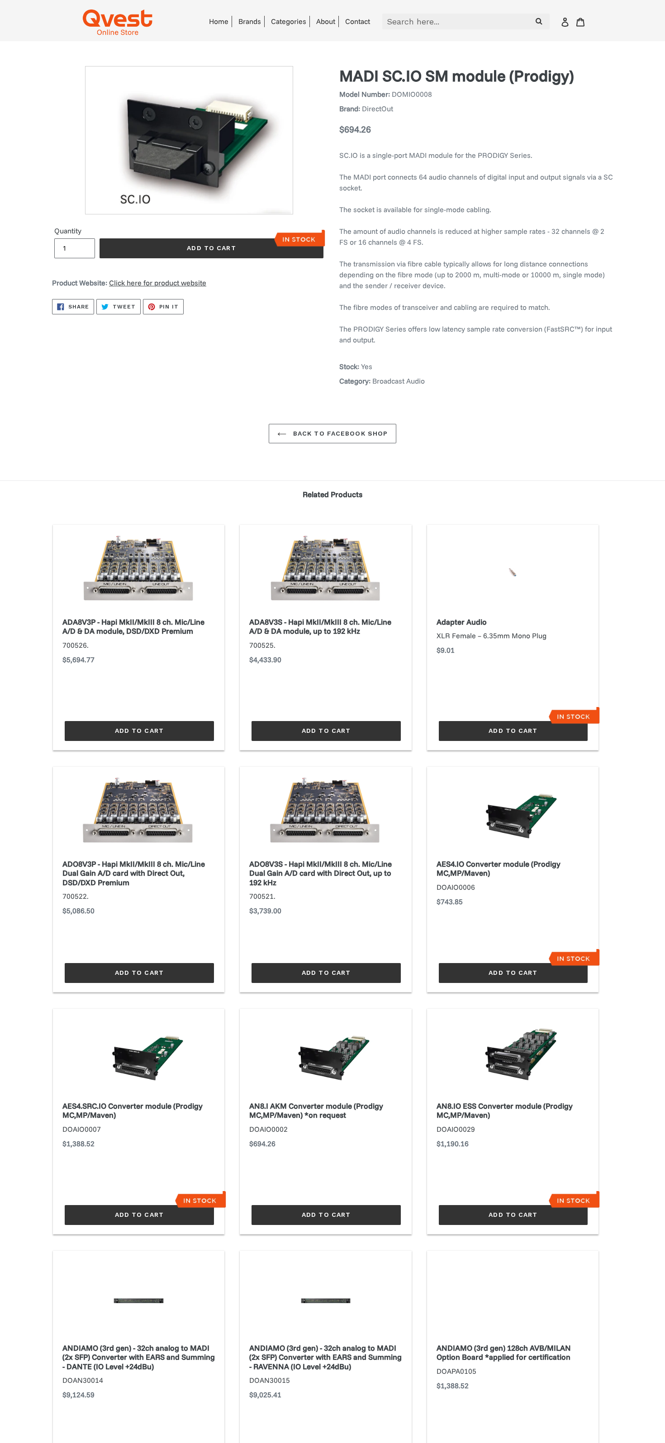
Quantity (67, 230)
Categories (288, 21)
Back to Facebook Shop (339, 433)
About (325, 21)
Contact (357, 21)
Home (218, 21)
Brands (249, 21)
